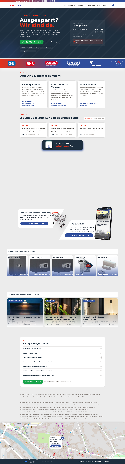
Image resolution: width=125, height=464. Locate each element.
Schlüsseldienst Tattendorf (53, 405)
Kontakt (105, 5)
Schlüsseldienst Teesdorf (25, 405)
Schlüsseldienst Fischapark (82, 418)
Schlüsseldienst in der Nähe (57, 418)
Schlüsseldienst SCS (70, 418)
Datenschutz (98, 461)
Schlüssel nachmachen (65, 394)
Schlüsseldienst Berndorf (25, 414)
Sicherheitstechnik (93, 5)
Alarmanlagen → (84, 103)
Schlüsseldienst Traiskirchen (97, 405)
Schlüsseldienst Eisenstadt (70, 416)
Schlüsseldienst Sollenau (87, 411)
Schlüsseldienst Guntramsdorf (60, 407)
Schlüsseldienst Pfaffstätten (76, 402)
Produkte (70, 5)
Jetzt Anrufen (56, 446)
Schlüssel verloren (42, 394)
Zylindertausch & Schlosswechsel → (60, 105)
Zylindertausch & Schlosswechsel (92, 394)
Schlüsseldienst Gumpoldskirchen (28, 407)
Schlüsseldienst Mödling (67, 409)
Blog (65, 5)
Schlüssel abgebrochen (53, 394)
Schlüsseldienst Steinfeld (63, 414)
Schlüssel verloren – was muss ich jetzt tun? (62, 366)
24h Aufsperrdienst (31, 85)
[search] (111, 5)
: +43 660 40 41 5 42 (47, 1)
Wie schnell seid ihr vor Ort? (62, 353)
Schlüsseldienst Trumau (55, 409)
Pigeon (111, 457)
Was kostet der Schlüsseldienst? (62, 348)
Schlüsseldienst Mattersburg (26, 418)
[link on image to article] (103, 224)
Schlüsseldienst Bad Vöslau (91, 402)
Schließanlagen (63, 396)
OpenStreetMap (117, 457)
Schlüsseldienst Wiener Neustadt (54, 416)
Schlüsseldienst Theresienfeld (77, 414)
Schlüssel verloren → (27, 101)
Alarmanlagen (36, 396)
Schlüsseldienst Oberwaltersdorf (44, 407)
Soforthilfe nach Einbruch (26, 396)
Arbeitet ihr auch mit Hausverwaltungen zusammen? (62, 370)
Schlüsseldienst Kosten (77, 394)
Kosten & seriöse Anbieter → (29, 103)
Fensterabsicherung (53, 396)
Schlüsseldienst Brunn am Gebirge (28, 409)
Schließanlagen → (84, 105)
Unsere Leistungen (52, 42)
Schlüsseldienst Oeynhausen (82, 405)
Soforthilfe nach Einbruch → (29, 105)
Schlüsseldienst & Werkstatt (59, 86)
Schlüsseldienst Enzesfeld (74, 407)
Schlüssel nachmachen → (57, 103)
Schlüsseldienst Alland (38, 414)
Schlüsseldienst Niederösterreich (42, 418)
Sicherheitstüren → (93, 103)
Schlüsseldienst (33, 394)
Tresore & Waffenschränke (84, 396)
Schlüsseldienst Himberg (83, 416)
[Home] (15, 5)
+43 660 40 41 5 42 (33, 42)
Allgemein (50, 300)
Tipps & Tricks (89, 300)
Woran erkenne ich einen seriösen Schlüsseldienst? (62, 362)
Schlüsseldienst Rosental (50, 414)
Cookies (106, 461)
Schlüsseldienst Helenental (49, 402)
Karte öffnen (55, 443)
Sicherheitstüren (44, 396)
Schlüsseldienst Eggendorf (39, 416)
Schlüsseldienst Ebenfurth (26, 416)
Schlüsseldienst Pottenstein (73, 411)
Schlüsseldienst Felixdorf (43, 409)
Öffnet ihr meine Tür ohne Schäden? (62, 357)
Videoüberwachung (72, 396)
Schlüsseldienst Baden (25, 402)
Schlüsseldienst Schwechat (96, 416)
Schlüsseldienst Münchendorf (81, 409)
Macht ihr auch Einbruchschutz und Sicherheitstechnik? (62, 375)
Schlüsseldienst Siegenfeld (62, 402)
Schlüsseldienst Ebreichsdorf (88, 407)
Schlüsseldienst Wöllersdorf (91, 414)
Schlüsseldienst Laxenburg (45, 411)
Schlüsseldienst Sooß (36, 402)
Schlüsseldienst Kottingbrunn (39, 405)
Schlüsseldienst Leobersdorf (68, 405)
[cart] (113, 5)
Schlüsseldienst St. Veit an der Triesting (29, 411)
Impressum (89, 461)
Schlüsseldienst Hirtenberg (59, 411)
